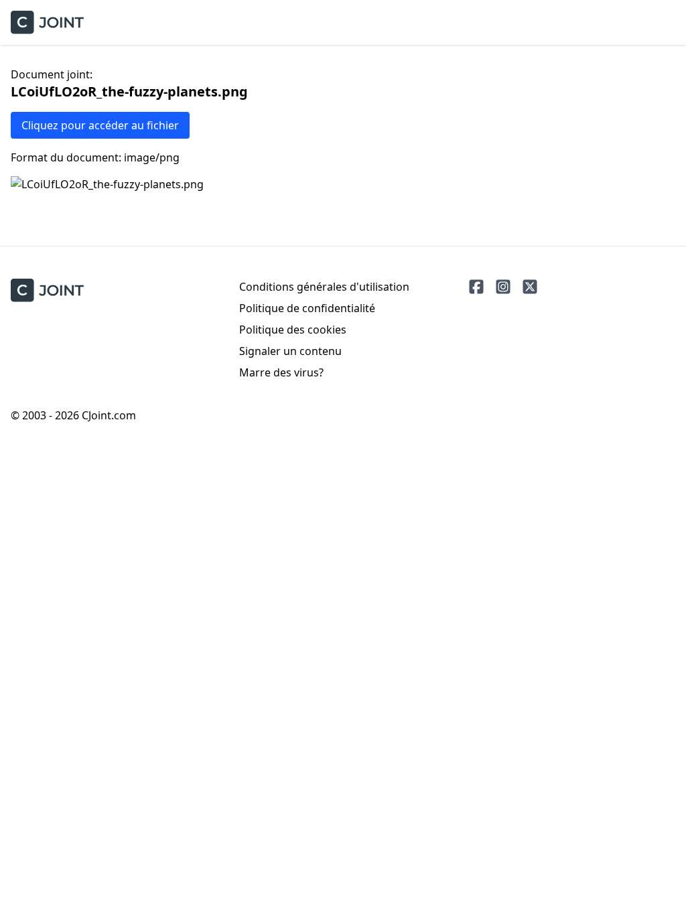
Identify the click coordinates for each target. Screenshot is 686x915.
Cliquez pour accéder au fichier (100, 125)
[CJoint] (47, 290)
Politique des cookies (292, 329)
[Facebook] (476, 287)
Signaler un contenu (290, 351)
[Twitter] (530, 287)
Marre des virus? (281, 372)
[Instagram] (503, 287)
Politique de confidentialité (307, 308)
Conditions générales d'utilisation (324, 286)
